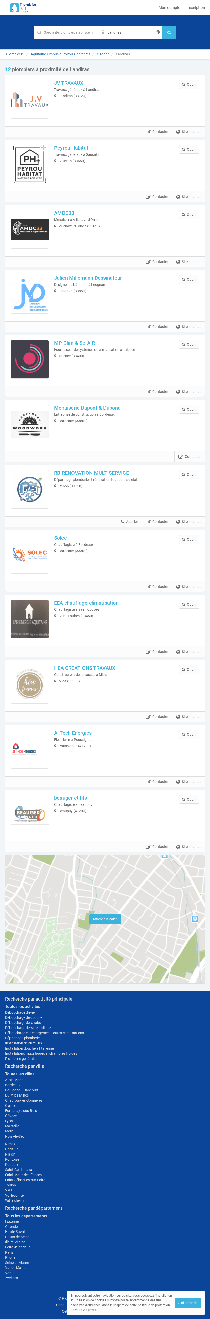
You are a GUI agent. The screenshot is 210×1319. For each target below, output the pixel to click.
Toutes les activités (22, 1006)
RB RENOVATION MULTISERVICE (91, 473)
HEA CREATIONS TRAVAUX (85, 668)
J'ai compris (187, 1303)
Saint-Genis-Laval (19, 1170)
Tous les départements (26, 1216)
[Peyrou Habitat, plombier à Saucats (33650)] (30, 164)
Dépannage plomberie (22, 1038)
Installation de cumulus (23, 1043)
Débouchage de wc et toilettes (28, 1028)
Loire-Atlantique (17, 1247)
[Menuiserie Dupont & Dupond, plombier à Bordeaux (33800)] (30, 424)
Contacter (160, 132)
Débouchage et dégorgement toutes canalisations (44, 1033)
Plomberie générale (20, 1058)
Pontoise (12, 1159)
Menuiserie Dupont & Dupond (87, 408)
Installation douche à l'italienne (29, 1048)
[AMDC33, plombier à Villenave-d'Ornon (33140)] (30, 229)
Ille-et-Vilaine (15, 1242)
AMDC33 (64, 213)
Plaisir (10, 1154)
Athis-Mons (14, 1080)
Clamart (11, 1105)
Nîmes (10, 1144)
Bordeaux (12, 1085)
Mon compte (169, 7)
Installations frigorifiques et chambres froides (41, 1053)
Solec (60, 538)
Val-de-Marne (15, 1268)
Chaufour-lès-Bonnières (24, 1100)
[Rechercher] (169, 32)
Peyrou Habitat (71, 148)
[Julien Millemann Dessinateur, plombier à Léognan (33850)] (30, 294)
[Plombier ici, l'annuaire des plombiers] (22, 7)
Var (8, 1273)
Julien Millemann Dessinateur (88, 278)
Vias (8, 1190)
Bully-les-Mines (17, 1095)
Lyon (9, 1121)
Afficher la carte (105, 919)
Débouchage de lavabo (23, 1023)
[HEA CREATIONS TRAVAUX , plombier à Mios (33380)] (30, 684)
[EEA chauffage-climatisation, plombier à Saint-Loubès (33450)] (30, 619)
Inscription (196, 7)
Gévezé (11, 1116)
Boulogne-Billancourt (21, 1090)
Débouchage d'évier (20, 1012)
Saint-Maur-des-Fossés (23, 1175)
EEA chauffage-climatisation (86, 603)
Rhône (10, 1257)
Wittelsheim (14, 1200)
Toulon (10, 1185)
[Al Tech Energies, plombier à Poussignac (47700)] (30, 749)
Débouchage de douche (23, 1017)
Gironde (11, 1227)
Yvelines (11, 1278)
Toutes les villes (19, 1074)
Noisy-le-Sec (14, 1136)
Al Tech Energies (73, 733)
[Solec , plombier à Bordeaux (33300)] (30, 554)
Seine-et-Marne (17, 1262)
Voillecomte (14, 1195)
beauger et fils (70, 798)
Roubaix (11, 1164)
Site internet (191, 132)
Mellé (9, 1131)
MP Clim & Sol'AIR (74, 343)
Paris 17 (11, 1149)
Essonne (12, 1221)
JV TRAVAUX (68, 83)
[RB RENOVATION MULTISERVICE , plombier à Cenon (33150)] (30, 489)
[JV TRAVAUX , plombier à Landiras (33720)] (30, 99)
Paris (9, 1252)
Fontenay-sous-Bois (21, 1111)
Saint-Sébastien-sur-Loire (25, 1180)
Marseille (12, 1126)
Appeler (132, 522)
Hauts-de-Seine (17, 1237)
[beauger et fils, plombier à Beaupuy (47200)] (30, 814)
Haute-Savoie (15, 1232)
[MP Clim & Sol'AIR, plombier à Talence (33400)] (30, 359)
